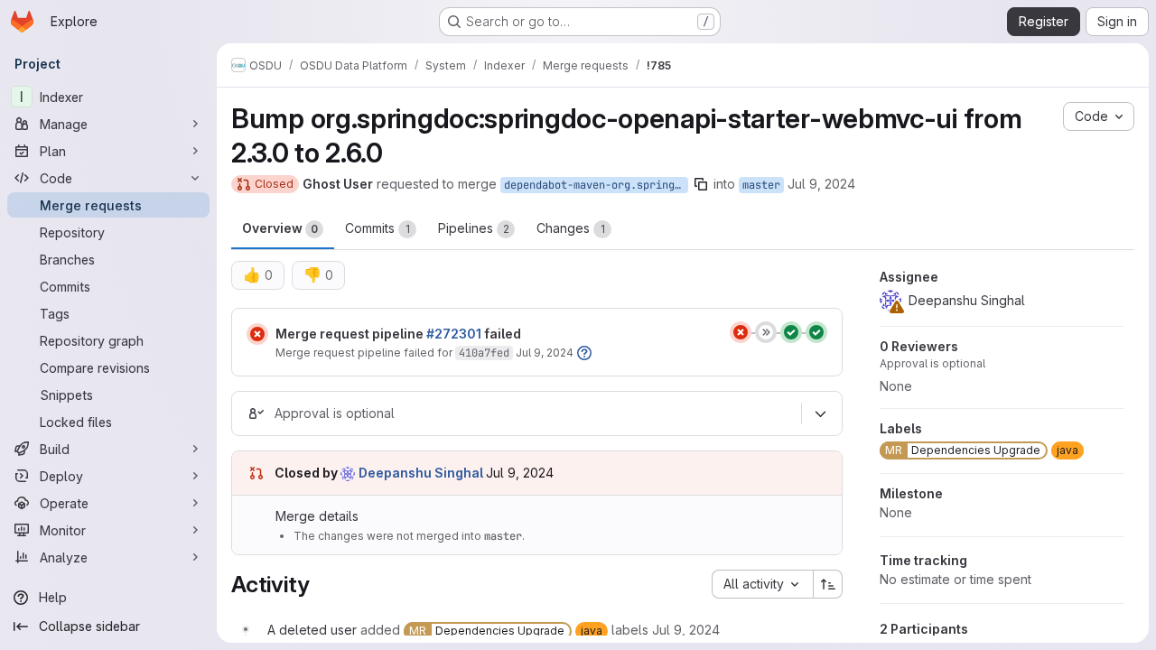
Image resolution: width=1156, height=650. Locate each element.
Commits (377, 228)
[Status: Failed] (257, 334)
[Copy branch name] (701, 184)
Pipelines (473, 228)
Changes (570, 228)
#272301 (453, 333)
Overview (280, 228)
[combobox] (762, 584)
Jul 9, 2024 (821, 183)
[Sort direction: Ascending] (828, 584)
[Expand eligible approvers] (820, 413)
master (761, 185)
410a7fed (484, 353)
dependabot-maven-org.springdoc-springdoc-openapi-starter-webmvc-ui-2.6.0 (596, 185)
